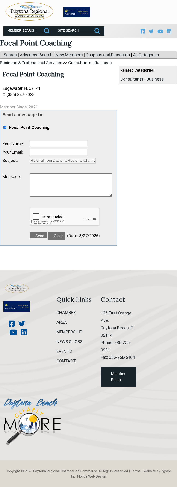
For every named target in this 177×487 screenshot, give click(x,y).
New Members (69, 54)
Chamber (66, 312)
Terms (136, 471)
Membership (69, 331)
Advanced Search (36, 54)
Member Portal (118, 376)
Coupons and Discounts (108, 54)
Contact (66, 361)
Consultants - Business (142, 79)
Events (64, 351)
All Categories (146, 54)
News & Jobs (69, 341)
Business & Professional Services (31, 62)
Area (61, 322)
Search (10, 54)
